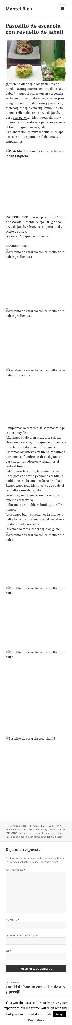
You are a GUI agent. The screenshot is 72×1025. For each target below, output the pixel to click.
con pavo (20, 117)
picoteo (58, 836)
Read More (36, 1020)
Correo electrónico (22, 935)
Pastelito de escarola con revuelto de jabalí (29, 836)
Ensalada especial (52, 833)
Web (8, 951)
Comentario (15, 870)
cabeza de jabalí (32, 833)
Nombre (12, 920)
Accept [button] (59, 1014)
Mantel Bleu (19, 9)
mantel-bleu (39, 826)
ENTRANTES (20, 829)
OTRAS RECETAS (37, 829)
